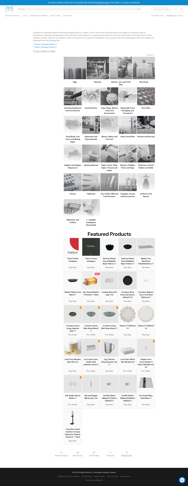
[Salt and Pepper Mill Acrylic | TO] (91, 384)
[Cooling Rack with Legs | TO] (109, 280)
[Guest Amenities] (128, 125)
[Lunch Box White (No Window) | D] (127, 348)
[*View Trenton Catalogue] (91, 247)
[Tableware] (91, 182)
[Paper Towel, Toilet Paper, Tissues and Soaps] (109, 153)
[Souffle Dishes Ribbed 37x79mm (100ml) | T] (109, 384)
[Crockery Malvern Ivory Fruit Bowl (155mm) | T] (146, 280)
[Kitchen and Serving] (146, 125)
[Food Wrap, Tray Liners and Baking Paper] (73, 125)
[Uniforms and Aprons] (146, 182)
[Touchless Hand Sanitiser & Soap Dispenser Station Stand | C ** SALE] (72, 417)
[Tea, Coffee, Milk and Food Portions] (109, 182)
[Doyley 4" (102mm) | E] (127, 314)
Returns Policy (99, 476)
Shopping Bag (126, 455)
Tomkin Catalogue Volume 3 (45, 47)
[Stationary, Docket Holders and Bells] (146, 153)
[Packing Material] (91, 153)
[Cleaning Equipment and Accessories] (73, 96)
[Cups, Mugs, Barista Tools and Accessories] (109, 96)
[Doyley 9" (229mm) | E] (146, 314)
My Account (77, 455)
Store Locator (55, 15)
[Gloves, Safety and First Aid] (109, 125)
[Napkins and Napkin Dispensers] (73, 153)
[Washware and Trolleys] (73, 208)
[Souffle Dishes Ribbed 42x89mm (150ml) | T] (127, 384)
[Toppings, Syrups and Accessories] (128, 182)
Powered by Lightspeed (94, 480)
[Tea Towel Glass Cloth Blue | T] (146, 384)
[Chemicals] (144, 68)
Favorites (110, 455)
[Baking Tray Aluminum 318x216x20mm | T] (146, 247)
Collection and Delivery (39, 15)
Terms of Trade (112, 476)
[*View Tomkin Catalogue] (72, 247)
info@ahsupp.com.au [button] (174, 15)
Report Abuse (125, 476)
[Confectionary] (91, 96)
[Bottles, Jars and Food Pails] (121, 68)
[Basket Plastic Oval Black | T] (72, 280)
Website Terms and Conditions (69, 476)
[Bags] (75, 68)
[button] (9, 9)
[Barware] (98, 68)
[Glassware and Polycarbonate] (91, 125)
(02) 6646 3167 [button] (157, 15)
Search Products (61, 455)
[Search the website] (139, 8)
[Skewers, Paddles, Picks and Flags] (128, 153)
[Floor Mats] (146, 96)
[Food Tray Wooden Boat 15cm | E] (72, 348)
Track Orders (94, 455)
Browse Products (12, 15)
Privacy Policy (87, 476)
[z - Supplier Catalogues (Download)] (91, 208)
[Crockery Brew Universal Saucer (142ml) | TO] (127, 280)
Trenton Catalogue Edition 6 (45, 44)
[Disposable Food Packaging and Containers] (128, 96)
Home (25, 15)
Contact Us (67, 15)
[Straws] (73, 182)
